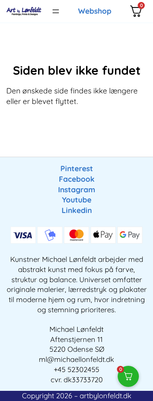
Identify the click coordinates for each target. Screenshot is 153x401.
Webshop (94, 11)
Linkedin (77, 210)
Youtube (76, 199)
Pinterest (76, 168)
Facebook (77, 179)
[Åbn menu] (55, 11)
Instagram (76, 189)
